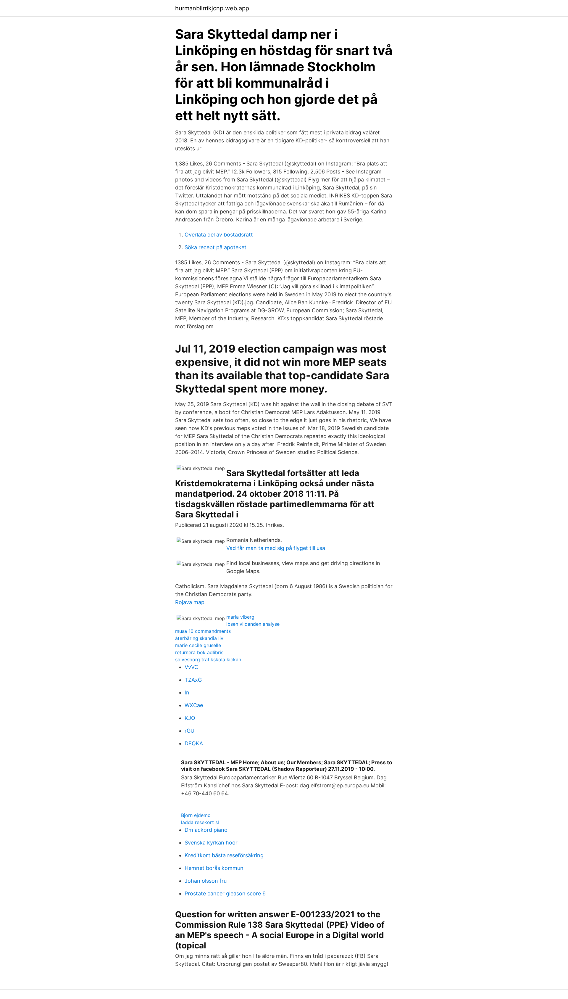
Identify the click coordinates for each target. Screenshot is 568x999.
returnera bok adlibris (199, 652)
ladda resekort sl (200, 822)
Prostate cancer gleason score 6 (225, 893)
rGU (189, 731)
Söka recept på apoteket (215, 247)
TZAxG (193, 680)
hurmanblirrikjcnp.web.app (212, 8)
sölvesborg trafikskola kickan (208, 659)
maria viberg (240, 617)
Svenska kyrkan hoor (211, 842)
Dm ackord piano (206, 830)
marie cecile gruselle (198, 645)
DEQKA (194, 743)
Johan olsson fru (206, 881)
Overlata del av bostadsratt (219, 234)
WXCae (194, 705)
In (187, 692)
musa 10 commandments (203, 631)
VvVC (191, 667)
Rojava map (189, 602)
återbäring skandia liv (199, 638)
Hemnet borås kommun (214, 868)
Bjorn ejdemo (196, 815)
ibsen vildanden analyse (253, 624)
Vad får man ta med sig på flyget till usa (275, 548)
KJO (190, 718)
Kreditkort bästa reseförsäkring (224, 855)
